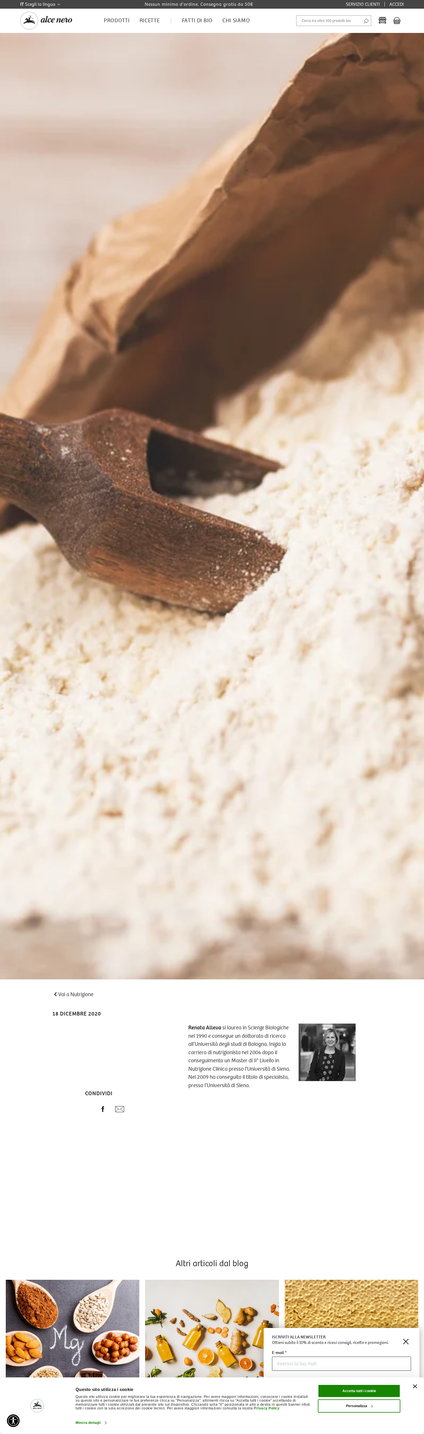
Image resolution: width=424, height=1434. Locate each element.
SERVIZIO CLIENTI (363, 4)
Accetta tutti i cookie (359, 1391)
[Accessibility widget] (13, 1420)
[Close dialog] (406, 1341)
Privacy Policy (266, 1408)
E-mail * (279, 1353)
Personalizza (356, 1406)
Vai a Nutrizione (75, 994)
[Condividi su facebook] (103, 1110)
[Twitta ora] (88, 1110)
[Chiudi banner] (415, 1386)
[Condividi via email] (119, 1110)
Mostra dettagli (88, 1423)
